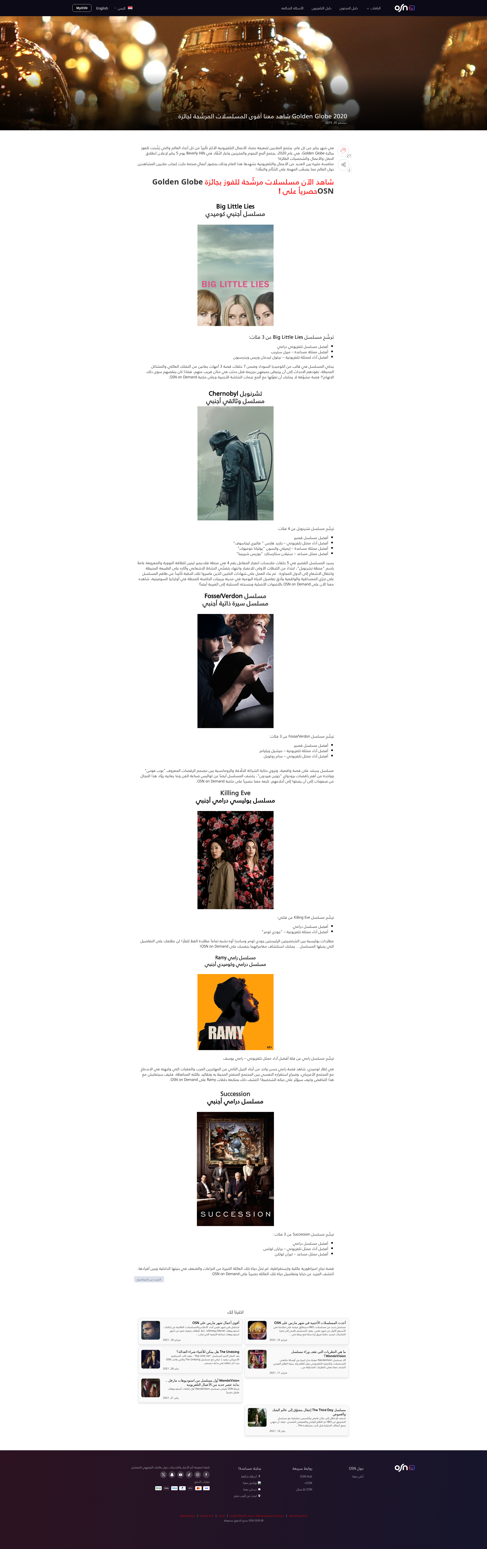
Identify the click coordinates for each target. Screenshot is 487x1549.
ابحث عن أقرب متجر (245, 1496)
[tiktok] (189, 1474)
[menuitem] (405, 8)
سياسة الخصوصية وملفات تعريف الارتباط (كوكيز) (257, 1515)
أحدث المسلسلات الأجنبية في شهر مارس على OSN (310, 1323)
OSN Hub (306, 1476)
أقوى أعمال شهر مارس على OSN (215, 1323)
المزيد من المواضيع (149, 1279)
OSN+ (308, 1483)
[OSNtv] (405, 1468)
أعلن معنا (358, 1476)
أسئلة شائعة (249, 1476)
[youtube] (180, 1474)
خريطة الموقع (187, 1515)
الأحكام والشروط (298, 1515)
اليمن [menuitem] (122, 8)
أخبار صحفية (206, 1515)
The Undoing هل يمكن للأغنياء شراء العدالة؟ (208, 1352)
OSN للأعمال (304, 1489)
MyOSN (82, 8)
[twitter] (163, 1474)
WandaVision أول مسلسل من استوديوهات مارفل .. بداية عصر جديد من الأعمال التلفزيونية (202, 1382)
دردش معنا (250, 1489)
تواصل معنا (250, 1483)
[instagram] (197, 1474)
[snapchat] (172, 1474)
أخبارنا (222, 1515)
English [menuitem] (102, 8)
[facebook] (206, 1474)
